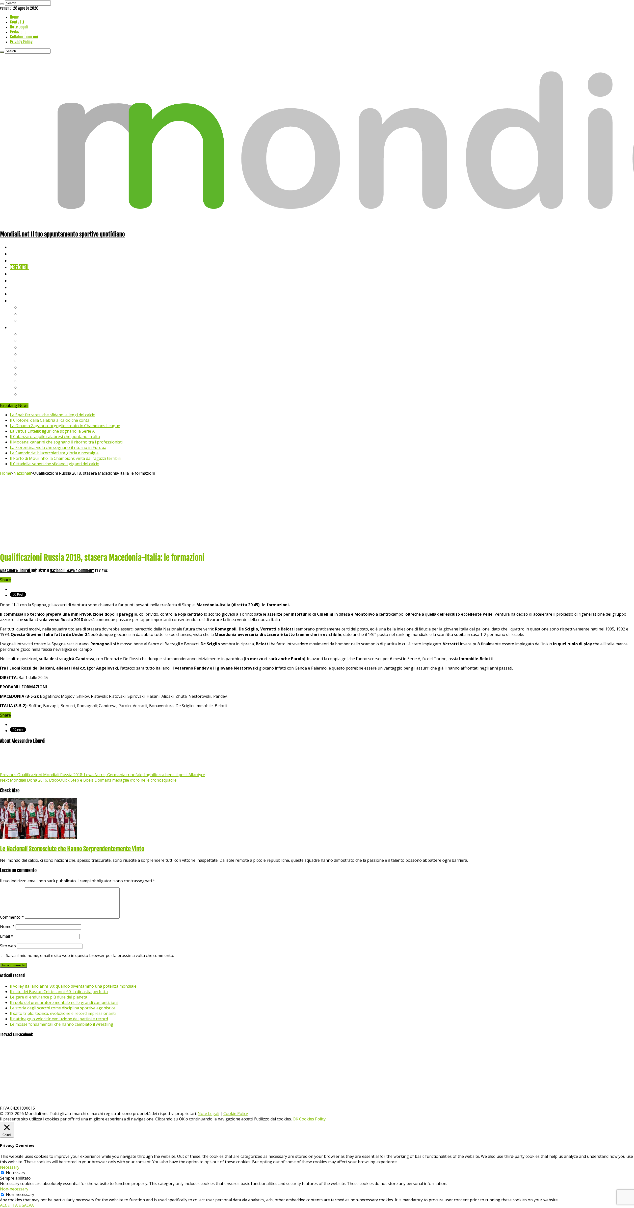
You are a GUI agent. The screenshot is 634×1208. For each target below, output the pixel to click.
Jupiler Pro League (39, 394)
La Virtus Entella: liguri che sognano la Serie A (52, 431)
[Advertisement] (317, 513)
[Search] (2, 4)
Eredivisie (30, 374)
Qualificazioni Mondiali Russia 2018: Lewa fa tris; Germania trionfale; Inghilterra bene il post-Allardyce (102, 774)
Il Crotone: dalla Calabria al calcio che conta (49, 420)
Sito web (8, 946)
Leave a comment (79, 570)
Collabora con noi (24, 36)
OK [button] (295, 1119)
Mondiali (18, 273)
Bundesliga (31, 360)
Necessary (15, 1172)
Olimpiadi (19, 287)
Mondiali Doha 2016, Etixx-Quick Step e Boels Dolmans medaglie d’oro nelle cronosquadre (88, 780)
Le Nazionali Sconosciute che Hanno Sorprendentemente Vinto (72, 849)
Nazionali (19, 267)
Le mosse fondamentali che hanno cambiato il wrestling (61, 1024)
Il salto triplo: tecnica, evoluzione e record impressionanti (63, 1013)
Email (6, 936)
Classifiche (21, 327)
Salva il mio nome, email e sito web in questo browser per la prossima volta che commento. (90, 955)
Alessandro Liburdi (15, 570)
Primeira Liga (34, 380)
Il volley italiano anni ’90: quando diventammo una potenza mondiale (73, 986)
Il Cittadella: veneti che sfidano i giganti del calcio (54, 463)
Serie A (27, 333)
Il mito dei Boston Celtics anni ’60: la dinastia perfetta (59, 991)
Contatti (17, 22)
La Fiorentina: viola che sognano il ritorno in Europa (58, 447)
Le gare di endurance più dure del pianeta (48, 997)
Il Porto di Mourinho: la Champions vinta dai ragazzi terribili (65, 458)
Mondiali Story (25, 280)
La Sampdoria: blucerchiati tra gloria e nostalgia (54, 453)
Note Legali (19, 26)
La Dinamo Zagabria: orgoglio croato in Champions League (65, 425)
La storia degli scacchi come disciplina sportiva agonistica (62, 1008)
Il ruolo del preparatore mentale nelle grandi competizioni (64, 1002)
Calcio (16, 293)
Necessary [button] (9, 1167)
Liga (24, 353)
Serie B (27, 340)
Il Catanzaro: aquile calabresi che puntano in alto (55, 436)
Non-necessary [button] (14, 1189)
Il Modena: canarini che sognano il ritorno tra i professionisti (66, 442)
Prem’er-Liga (33, 387)
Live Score (20, 300)
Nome (7, 926)
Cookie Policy (235, 1113)
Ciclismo (18, 253)
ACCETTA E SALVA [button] (17, 1205)
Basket (27, 320)
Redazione (18, 31)
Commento (12, 917)
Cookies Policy (312, 1119)
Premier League (36, 347)
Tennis (26, 313)
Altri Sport (21, 260)
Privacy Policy (21, 41)
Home (14, 17)
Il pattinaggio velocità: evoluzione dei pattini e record (59, 1019)
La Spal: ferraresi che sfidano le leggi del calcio (52, 415)
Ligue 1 (27, 367)
